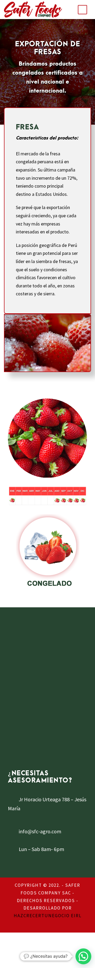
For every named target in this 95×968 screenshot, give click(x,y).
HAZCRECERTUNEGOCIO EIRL (48, 916)
